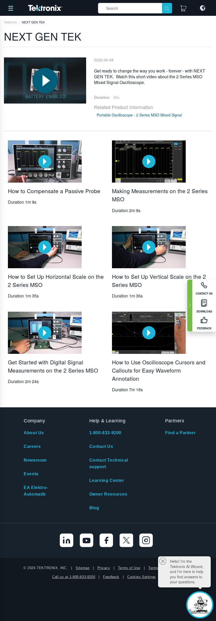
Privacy (103, 568)
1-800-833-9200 (105, 433)
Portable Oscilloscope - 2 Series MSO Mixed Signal (139, 115)
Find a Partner (180, 433)
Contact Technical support (108, 463)
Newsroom (35, 460)
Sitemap (82, 568)
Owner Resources (108, 494)
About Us (34, 433)
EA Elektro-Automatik (36, 490)
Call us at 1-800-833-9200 (73, 577)
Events (31, 474)
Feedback (111, 577)
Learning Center (106, 480)
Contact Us (101, 446)
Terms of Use (129, 568)
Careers (32, 446)
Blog (94, 508)
